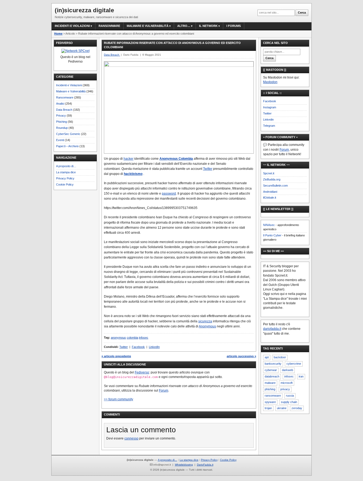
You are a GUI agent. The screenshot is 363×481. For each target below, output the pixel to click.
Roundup (62, 127)
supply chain (289, 402)
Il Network (208, 25)
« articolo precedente (116, 356)
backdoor (280, 357)
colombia (132, 337)
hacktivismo (133, 174)
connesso (131, 438)
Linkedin (268, 119)
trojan (268, 408)
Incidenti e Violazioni (69, 85)
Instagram (269, 107)
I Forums (233, 25)
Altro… (183, 25)
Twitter (207, 169)
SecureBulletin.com (275, 185)
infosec (143, 337)
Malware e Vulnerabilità (147, 25)
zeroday (297, 408)
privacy (285, 389)
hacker (128, 159)
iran (301, 376)
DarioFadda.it (205, 464)
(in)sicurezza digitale (84, 10)
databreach (272, 376)
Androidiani (270, 191)
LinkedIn (154, 346)
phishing (270, 389)
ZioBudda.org (271, 179)
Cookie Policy (65, 184)
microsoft (287, 382)
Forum (163, 390)
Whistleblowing (184, 464)
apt (267, 357)
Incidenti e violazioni (72, 25)
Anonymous (207, 326)
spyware (270, 402)
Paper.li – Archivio (67, 146)
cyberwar (271, 370)
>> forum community (118, 399)
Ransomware (109, 25)
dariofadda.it (272, 329)
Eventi (60, 140)
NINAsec (269, 225)
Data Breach (64, 109)
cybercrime (293, 363)
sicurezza (205, 321)
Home (58, 33)
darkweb (287, 370)
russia (290, 395)
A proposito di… (66, 166)
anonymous (118, 337)
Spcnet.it (268, 173)
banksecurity (273, 363)
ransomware (273, 395)
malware (270, 382)
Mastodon (270, 82)
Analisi (60, 103)
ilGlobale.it (269, 197)
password (169, 193)
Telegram (269, 125)
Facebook (138, 346)
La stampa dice (66, 172)
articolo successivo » (241, 356)
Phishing (61, 121)
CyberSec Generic (68, 133)
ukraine (281, 408)
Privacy (61, 115)
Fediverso (142, 372)
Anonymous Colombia (176, 159)
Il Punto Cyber (272, 235)
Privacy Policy (65, 178)
